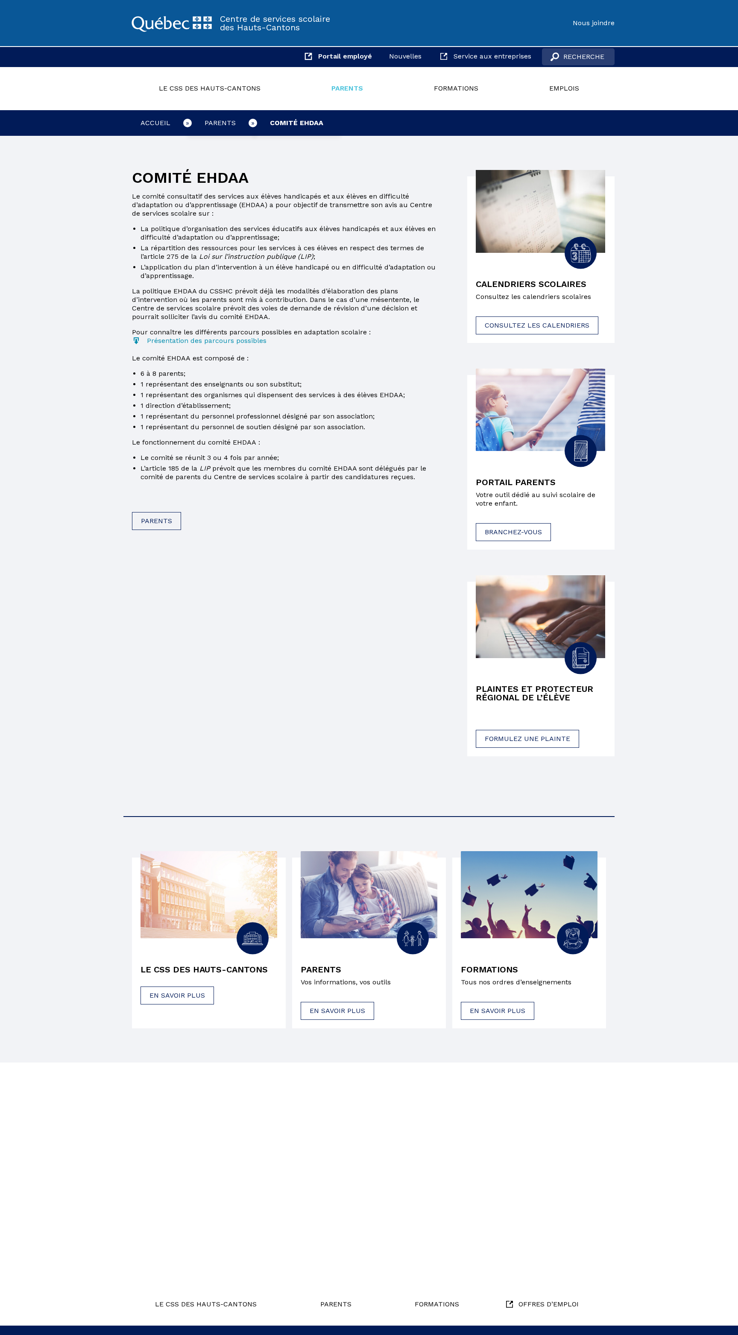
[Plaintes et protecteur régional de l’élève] (540, 616)
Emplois (564, 88)
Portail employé (345, 56)
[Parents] (369, 894)
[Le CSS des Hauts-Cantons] (171, 23)
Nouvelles (405, 56)
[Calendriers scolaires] (540, 211)
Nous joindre (594, 23)
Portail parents (516, 482)
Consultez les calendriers (537, 325)
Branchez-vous (513, 532)
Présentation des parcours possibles (206, 341)
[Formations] (529, 894)
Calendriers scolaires (531, 284)
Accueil (155, 123)
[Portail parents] (540, 410)
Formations (456, 88)
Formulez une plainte (527, 739)
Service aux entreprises (492, 56)
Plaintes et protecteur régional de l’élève (534, 693)
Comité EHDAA (296, 123)
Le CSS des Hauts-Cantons (210, 88)
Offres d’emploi (548, 1304)
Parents (347, 88)
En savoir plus (177, 995)
